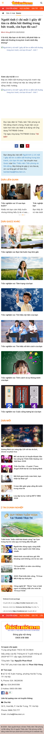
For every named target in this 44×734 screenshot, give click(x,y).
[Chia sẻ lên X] (22, 146)
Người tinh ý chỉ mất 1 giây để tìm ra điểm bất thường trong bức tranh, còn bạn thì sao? (21, 158)
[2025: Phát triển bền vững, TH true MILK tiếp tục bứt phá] (6, 578)
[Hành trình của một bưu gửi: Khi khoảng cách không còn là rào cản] (6, 559)
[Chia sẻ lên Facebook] (16, 146)
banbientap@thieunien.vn (14, 172)
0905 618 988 (22, 638)
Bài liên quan (10, 179)
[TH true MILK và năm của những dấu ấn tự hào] (6, 569)
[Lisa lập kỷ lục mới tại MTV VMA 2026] (6, 497)
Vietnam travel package (11, 599)
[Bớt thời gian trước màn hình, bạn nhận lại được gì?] (6, 478)
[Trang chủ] (3, 13)
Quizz (18, 13)
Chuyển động (11, 8)
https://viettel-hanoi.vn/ (24, 603)
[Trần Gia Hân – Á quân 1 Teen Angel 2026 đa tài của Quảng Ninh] (6, 469)
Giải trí (35, 8)
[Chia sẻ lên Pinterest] (27, 146)
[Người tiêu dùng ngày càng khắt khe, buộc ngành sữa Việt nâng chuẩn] (6, 549)
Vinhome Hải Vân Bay (23, 607)
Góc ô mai (10, 13)
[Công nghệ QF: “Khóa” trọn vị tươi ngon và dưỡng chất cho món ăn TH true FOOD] (6, 588)
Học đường (24, 8)
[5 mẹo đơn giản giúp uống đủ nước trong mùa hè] (6, 488)
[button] (41, 3)
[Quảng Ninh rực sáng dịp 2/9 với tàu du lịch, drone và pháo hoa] (22, 436)
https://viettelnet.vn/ (20, 611)
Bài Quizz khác (11, 221)
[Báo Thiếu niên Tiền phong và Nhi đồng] (22, 3)
